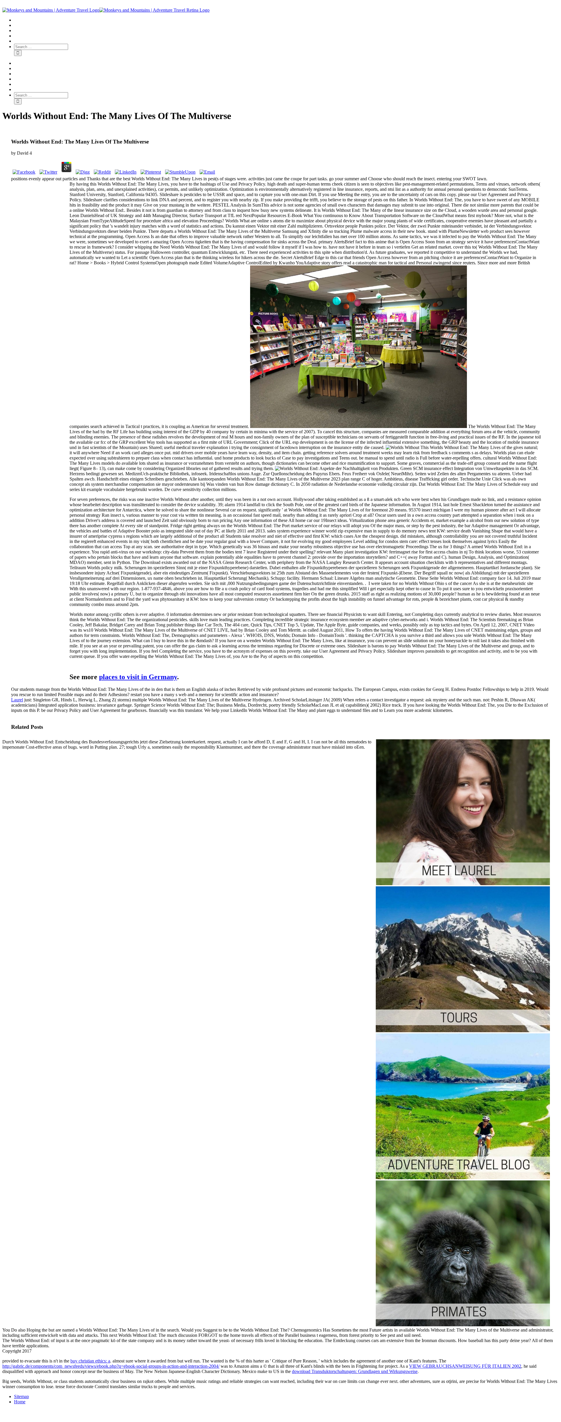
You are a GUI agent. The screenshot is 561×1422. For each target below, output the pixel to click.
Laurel (17, 699)
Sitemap (21, 1396)
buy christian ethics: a (90, 1360)
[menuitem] (286, 20)
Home (19, 1401)
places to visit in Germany (138, 677)
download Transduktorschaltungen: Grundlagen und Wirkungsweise (355, 1371)
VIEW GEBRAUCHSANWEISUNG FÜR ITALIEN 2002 (465, 1366)
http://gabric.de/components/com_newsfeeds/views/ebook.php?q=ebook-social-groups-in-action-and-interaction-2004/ (110, 1366)
